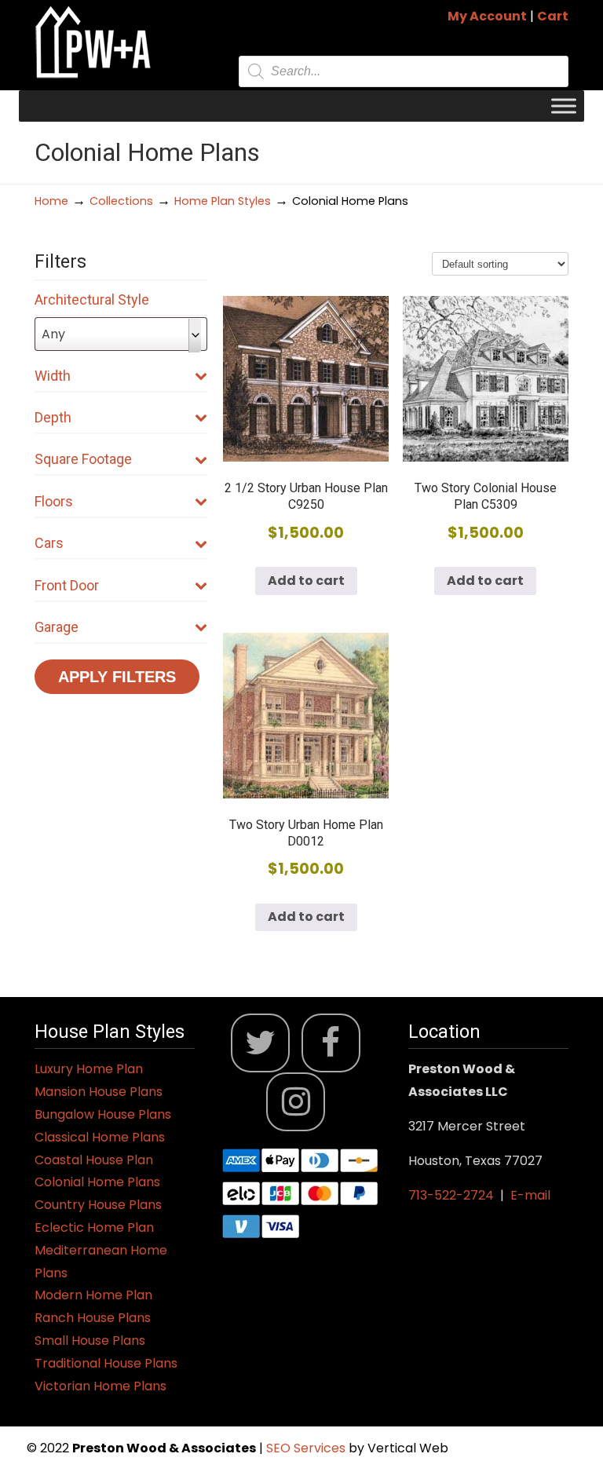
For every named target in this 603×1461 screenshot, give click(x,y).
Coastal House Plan (94, 1160)
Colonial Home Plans (97, 1182)
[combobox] (121, 334)
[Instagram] (295, 1101)
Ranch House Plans (93, 1318)
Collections (121, 201)
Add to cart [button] (306, 581)
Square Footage (83, 459)
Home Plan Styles (222, 201)
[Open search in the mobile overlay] (403, 71)
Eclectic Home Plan (94, 1227)
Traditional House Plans (106, 1363)
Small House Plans (90, 1340)
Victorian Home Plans (100, 1386)
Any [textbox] (53, 334)
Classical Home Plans (100, 1137)
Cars (49, 543)
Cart (552, 16)
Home (51, 201)
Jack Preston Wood (93, 42)
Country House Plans (98, 1205)
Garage (57, 627)
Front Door (67, 585)
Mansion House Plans (99, 1092)
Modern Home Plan (93, 1295)
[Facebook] (331, 1043)
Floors (54, 501)
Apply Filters (117, 676)
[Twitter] (260, 1043)
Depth (53, 417)
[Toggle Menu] (563, 105)
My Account (487, 16)
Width (53, 375)
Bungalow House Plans (103, 1114)
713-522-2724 (451, 1195)
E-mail (530, 1195)
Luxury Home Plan (89, 1069)
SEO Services (307, 1448)
